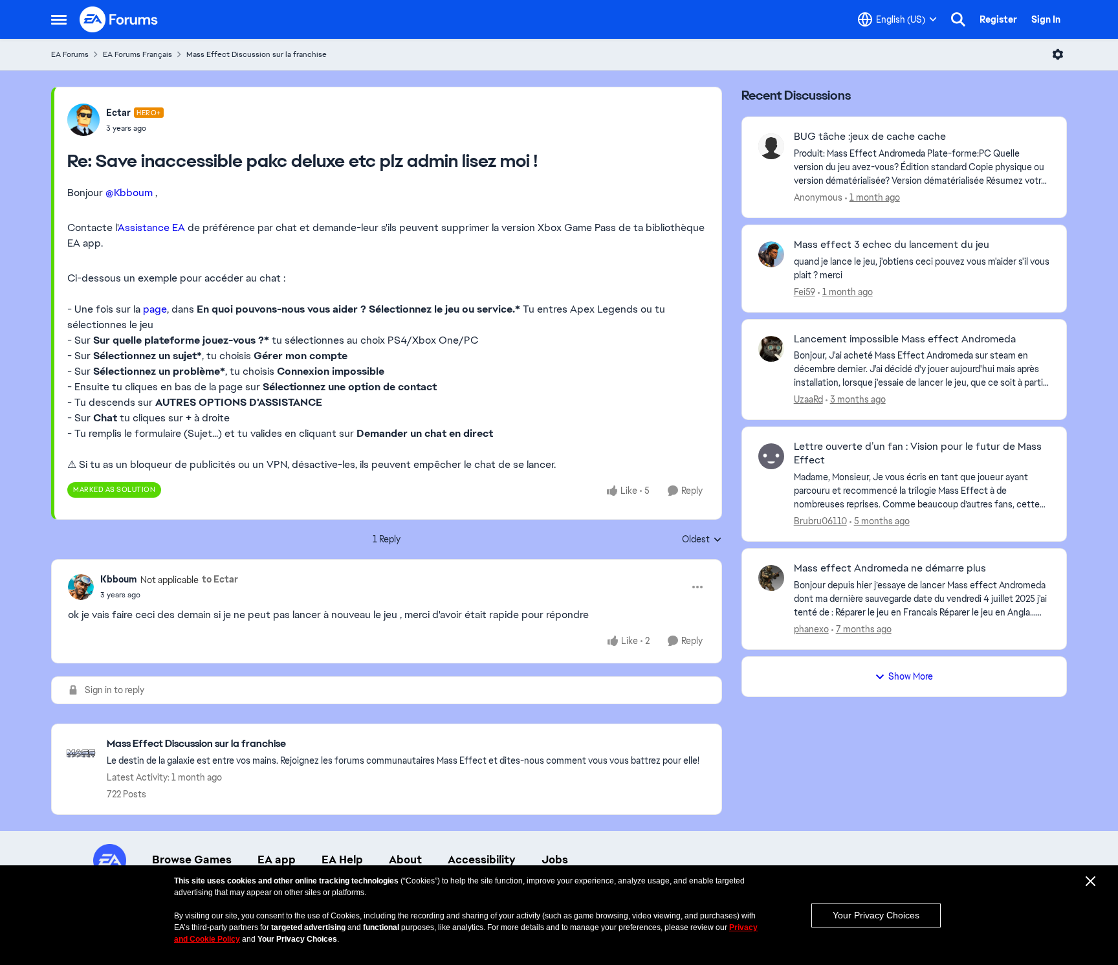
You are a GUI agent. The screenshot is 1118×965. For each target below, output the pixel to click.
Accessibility (482, 859)
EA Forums (70, 54)
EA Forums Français (137, 54)
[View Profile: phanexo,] (771, 578)
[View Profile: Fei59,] (771, 254)
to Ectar (220, 579)
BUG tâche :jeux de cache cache (870, 136)
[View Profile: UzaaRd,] (771, 349)
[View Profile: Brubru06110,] (771, 456)
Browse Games (192, 859)
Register (998, 19)
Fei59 (804, 292)
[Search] (958, 19)
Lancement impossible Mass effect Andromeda (905, 339)
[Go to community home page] (119, 19)
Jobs (555, 859)
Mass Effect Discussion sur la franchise (256, 54)
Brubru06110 (820, 521)
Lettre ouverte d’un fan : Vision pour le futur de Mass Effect (918, 453)
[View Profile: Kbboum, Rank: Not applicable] (81, 587)
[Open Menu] (1058, 54)
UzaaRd (808, 399)
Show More (910, 676)
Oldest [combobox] (702, 539)
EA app (277, 859)
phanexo (811, 629)
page (155, 309)
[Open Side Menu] (59, 19)
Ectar (118, 112)
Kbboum (118, 579)
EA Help (342, 859)
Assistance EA (151, 227)
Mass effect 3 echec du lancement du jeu (891, 244)
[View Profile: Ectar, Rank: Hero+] (83, 120)
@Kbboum (129, 192)
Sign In (1045, 19)
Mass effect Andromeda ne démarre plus (890, 568)
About (405, 859)
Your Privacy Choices (876, 915)
